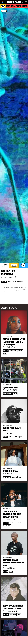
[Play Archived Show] (23, 265)
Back (4, 11)
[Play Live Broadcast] (3, 6)
